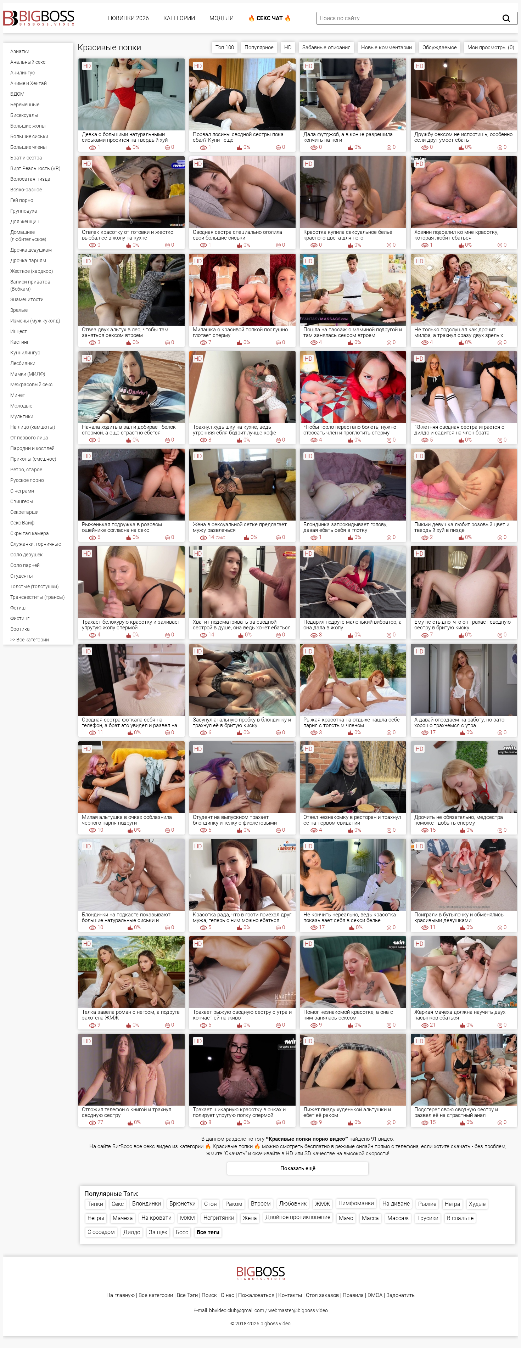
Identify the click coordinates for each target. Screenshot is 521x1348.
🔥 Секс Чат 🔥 (269, 18)
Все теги (208, 1232)
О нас (227, 1295)
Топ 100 (224, 47)
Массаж (398, 1218)
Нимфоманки (356, 1203)
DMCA (375, 1295)
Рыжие (427, 1204)
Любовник (293, 1203)
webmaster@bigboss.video (298, 1310)
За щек (158, 1232)
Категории (179, 18)
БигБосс (122, 1147)
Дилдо (131, 1232)
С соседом (101, 1232)
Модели (221, 18)
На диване (396, 1203)
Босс (182, 1232)
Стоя (210, 1204)
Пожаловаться (256, 1295)
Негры (96, 1218)
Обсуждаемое (439, 47)
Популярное (259, 47)
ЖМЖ (322, 1204)
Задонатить (400, 1295)
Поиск (209, 1295)
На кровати (156, 1217)
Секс (118, 1204)
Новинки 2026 (128, 18)
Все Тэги (187, 1295)
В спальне (460, 1218)
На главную (120, 1295)
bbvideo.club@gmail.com (236, 1310)
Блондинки (146, 1203)
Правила (353, 1295)
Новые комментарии (386, 47)
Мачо (346, 1218)
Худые (477, 1204)
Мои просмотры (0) (490, 47)
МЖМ (187, 1218)
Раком (233, 1204)
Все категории (156, 1295)
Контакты (290, 1295)
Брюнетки (182, 1203)
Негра (452, 1204)
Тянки (95, 1204)
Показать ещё (297, 1168)
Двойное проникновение (297, 1217)
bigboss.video (275, 1323)
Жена (250, 1218)
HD (288, 47)
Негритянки (218, 1217)
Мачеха (123, 1218)
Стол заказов (322, 1295)
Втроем (261, 1203)
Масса (370, 1218)
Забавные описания (326, 47)
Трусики (427, 1218)
